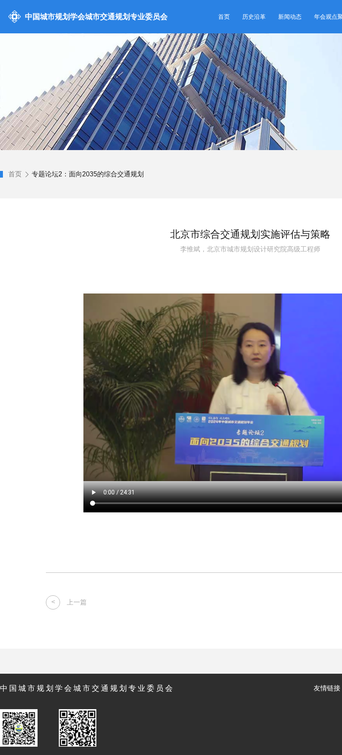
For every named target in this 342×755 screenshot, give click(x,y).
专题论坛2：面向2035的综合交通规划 (88, 174)
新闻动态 (290, 16)
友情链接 (327, 688)
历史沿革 (254, 16)
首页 (224, 16)
